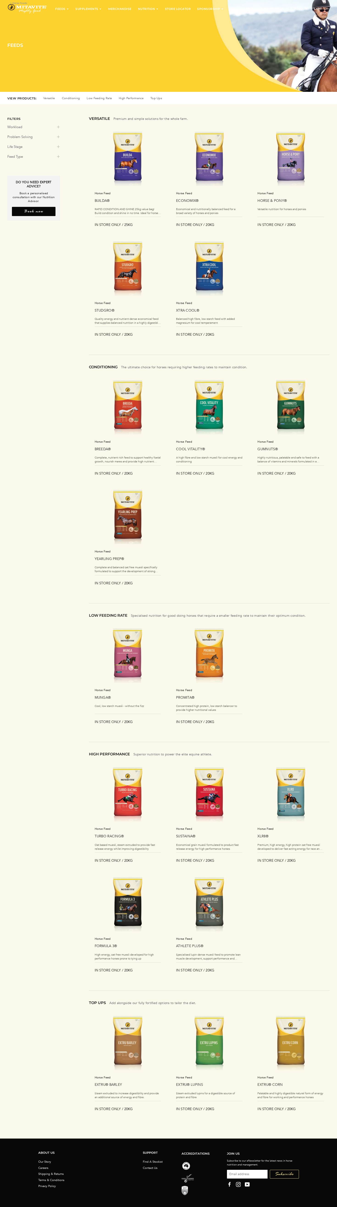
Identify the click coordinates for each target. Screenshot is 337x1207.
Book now (33, 211)
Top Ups (156, 98)
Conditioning (71, 98)
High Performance (131, 98)
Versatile (49, 98)
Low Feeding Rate (99, 98)
